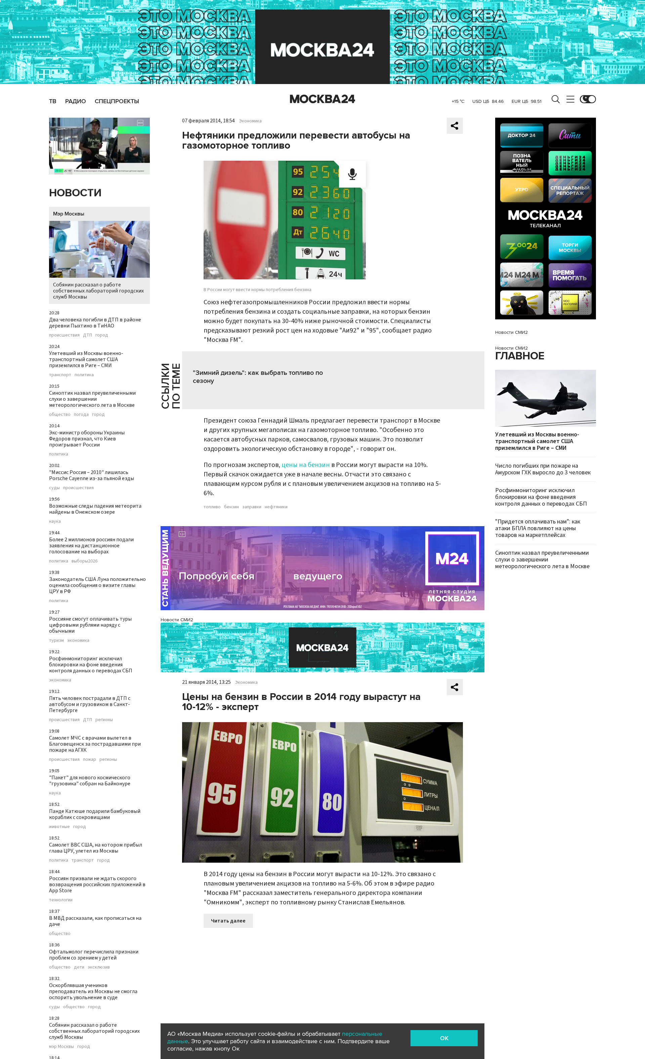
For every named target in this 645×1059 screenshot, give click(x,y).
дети (79, 967)
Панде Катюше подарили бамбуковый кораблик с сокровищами (94, 814)
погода (81, 414)
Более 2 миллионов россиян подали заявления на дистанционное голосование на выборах (91, 545)
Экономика (250, 121)
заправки (251, 507)
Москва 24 (322, 99)
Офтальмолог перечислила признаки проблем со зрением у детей (93, 955)
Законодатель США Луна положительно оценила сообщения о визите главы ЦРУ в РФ (97, 585)
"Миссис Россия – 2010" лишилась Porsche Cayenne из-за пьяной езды (91, 475)
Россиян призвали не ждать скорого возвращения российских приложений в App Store (97, 884)
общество (60, 414)
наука (55, 521)
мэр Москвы (61, 1046)
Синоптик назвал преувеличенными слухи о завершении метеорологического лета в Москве (92, 399)
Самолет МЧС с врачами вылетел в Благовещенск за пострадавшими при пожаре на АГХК (95, 744)
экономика (78, 640)
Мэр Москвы (68, 213)
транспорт (60, 374)
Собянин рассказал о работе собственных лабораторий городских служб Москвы (98, 291)
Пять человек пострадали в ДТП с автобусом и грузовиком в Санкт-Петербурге (89, 704)
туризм (56, 640)
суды (54, 487)
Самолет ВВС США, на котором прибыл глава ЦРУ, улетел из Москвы (95, 848)
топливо (212, 507)
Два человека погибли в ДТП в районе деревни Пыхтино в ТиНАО (95, 322)
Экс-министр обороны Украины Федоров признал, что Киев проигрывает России (87, 438)
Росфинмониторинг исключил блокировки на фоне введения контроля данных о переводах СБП (90, 664)
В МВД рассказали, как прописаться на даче (95, 921)
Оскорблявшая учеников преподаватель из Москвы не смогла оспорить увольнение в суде (93, 991)
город (101, 335)
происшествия (64, 335)
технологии (61, 900)
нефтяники (276, 507)
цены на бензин (306, 465)
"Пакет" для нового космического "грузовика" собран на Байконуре (89, 780)
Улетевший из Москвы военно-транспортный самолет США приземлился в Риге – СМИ (86, 359)
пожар (89, 759)
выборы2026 (84, 561)
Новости (75, 193)
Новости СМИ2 (177, 620)
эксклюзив (99, 967)
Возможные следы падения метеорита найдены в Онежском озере (95, 509)
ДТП (87, 335)
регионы (104, 719)
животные (59, 826)
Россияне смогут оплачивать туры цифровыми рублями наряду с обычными (90, 625)
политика (84, 374)
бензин (231, 507)
